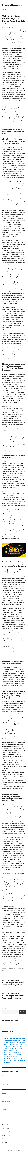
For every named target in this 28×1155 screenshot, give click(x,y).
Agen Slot (5, 1124)
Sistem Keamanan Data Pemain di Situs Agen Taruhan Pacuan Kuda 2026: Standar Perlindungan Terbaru (14, 1036)
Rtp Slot (4, 1142)
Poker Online (6, 1135)
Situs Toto (5, 1084)
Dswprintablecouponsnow (13, 5)
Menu (4, 9)
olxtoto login (6, 1101)
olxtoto (3, 970)
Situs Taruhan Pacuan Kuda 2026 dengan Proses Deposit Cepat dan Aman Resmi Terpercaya (13, 1054)
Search (4, 1009)
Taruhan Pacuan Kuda (8, 1146)
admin (6, 968)
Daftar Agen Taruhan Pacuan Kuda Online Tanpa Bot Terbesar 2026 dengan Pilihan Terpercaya (13, 1048)
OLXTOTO (5, 28)
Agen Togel (21, 968)
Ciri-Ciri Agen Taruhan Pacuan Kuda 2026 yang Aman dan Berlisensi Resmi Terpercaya (14, 1060)
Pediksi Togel (6, 1132)
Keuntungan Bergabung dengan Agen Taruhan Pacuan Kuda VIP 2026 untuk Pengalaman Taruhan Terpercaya (14, 1042)
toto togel (5, 1109)
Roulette (4, 1139)
